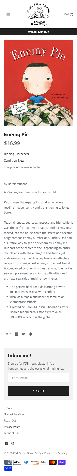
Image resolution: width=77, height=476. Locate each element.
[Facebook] (6, 444)
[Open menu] (8, 14)
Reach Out (10, 420)
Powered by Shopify (55, 453)
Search (8, 408)
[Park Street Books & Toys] (38, 14)
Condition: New (14, 160)
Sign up (38, 391)
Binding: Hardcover (16, 153)
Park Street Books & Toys (28, 453)
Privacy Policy (12, 427)
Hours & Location (14, 414)
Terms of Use (11, 433)
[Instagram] (12, 444)
